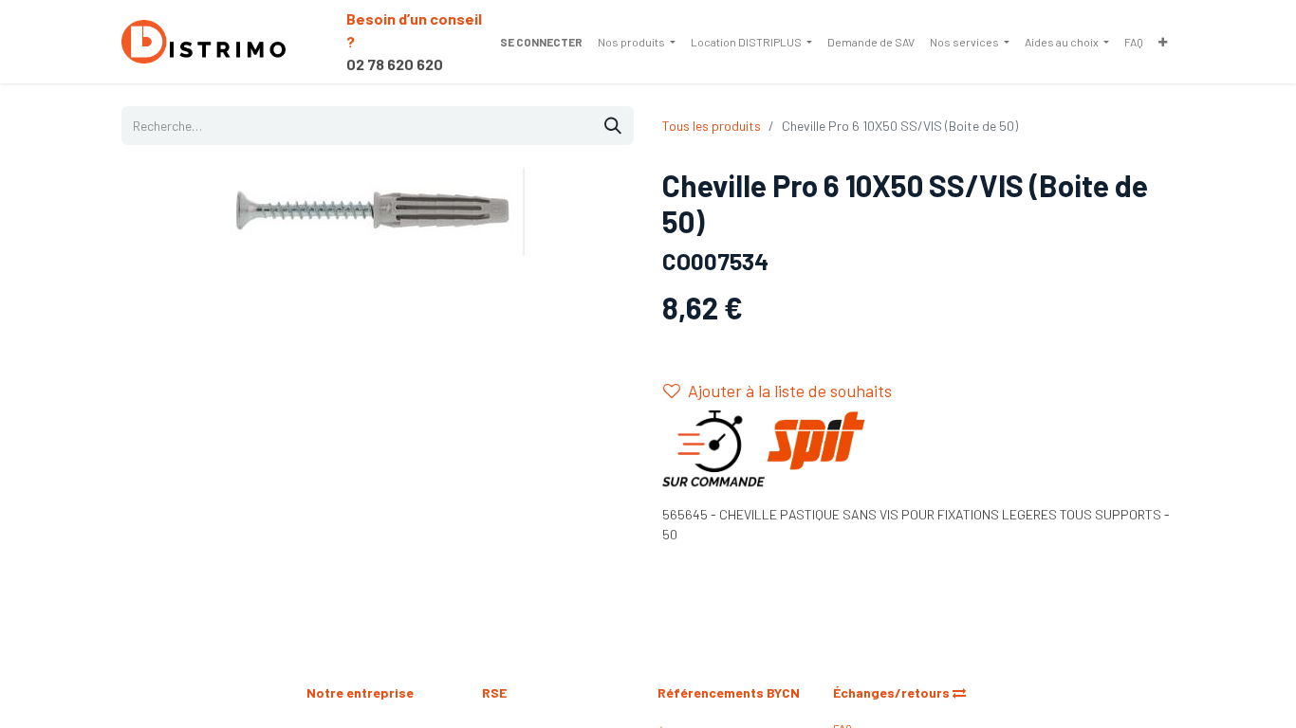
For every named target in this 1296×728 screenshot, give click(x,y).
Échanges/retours (893, 692)
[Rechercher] (613, 125)
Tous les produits (711, 126)
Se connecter (541, 41)
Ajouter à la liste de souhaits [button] (790, 390)
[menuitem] (636, 42)
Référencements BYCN (728, 692)
